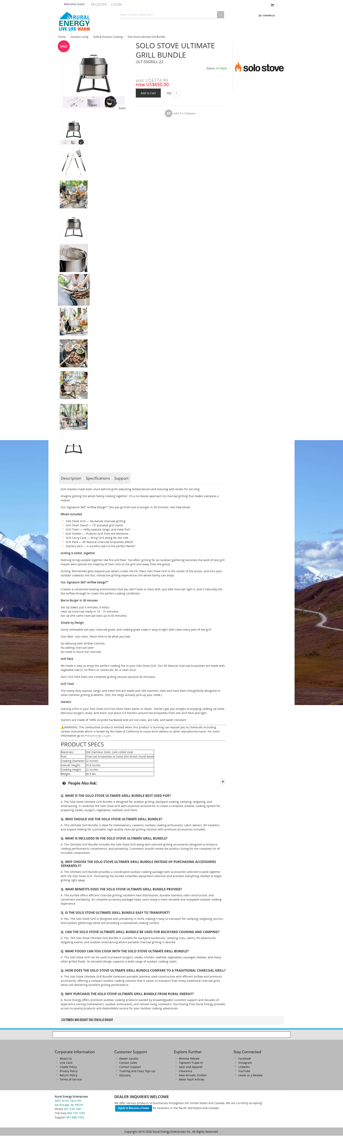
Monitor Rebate (189, 1058)
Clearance (185, 1071)
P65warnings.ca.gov (98, 735)
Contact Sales (128, 1063)
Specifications (98, 478)
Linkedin (244, 1067)
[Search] (220, 14)
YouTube (244, 1071)
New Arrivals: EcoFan (193, 1075)
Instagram (245, 1063)
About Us (66, 1058)
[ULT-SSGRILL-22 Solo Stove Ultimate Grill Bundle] (74, 117)
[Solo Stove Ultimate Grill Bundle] (74, 149)
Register (99, 4)
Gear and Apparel (190, 1067)
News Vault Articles (191, 1079)
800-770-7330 (76, 1113)
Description (71, 478)
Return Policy (68, 1075)
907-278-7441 (73, 1109)
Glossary (125, 1075)
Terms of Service (71, 1079)
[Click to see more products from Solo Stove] (259, 67)
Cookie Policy (68, 1067)
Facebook (244, 1058)
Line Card (66, 1063)
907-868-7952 (75, 1117)
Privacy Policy (68, 1071)
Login (116, 4)
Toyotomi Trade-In (191, 1063)
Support (121, 478)
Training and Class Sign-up (137, 1071)
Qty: (169, 93)
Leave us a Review (250, 1075)
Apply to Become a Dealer (133, 1108)
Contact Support (130, 1067)
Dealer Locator (129, 1058)
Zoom (122, 108)
